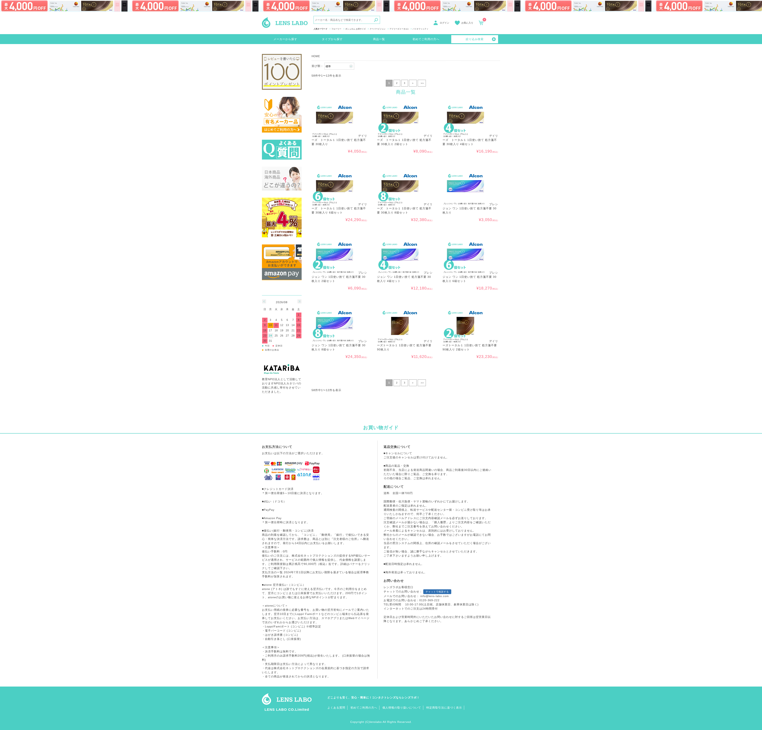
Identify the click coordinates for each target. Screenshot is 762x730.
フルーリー (336, 29)
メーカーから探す (285, 39)
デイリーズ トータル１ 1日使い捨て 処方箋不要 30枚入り (339, 140)
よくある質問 (336, 707)
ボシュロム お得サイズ (355, 29)
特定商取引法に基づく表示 (444, 707)
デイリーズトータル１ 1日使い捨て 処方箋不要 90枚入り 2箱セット (470, 345)
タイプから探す (332, 39)
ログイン (444, 22)
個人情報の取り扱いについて (401, 707)
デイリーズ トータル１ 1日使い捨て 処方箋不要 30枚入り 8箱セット (405, 208)
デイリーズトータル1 (399, 29)
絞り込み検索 (475, 39)
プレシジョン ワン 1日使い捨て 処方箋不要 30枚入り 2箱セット (339, 277)
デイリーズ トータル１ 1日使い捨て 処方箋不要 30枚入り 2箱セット (405, 140)
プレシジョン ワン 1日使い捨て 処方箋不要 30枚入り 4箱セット (405, 277)
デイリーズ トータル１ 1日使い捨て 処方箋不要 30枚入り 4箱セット (470, 140)
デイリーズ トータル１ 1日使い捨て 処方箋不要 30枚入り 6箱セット (339, 208)
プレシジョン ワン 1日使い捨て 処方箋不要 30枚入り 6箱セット (470, 277)
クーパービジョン (378, 29)
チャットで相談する (437, 591)
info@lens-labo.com (434, 596)
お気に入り (467, 22)
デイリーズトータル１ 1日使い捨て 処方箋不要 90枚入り (405, 345)
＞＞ (422, 83)
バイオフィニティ (420, 29)
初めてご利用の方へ (426, 39)
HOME (316, 56)
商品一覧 (379, 39)
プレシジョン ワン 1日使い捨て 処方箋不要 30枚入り (470, 208)
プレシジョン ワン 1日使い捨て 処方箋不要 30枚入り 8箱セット (339, 345)
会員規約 (327, 668)
